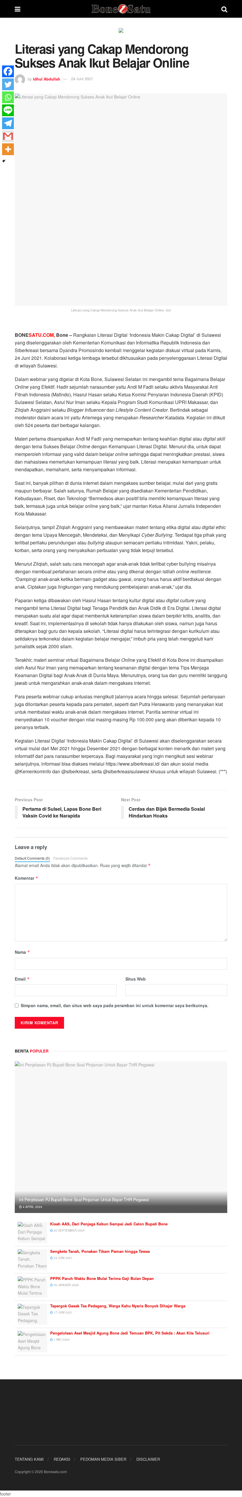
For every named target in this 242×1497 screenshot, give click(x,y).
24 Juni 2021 (82, 78)
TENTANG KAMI (29, 1459)
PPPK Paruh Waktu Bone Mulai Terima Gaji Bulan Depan (102, 1278)
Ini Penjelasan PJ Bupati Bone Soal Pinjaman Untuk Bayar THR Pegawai (83, 1199)
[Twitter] (8, 84)
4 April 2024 (32, 1207)
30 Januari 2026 (66, 1285)
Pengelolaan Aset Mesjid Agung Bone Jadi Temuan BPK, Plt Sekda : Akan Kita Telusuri (130, 1333)
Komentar (26, 878)
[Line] (8, 110)
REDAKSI (62, 1459)
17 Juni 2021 (63, 1312)
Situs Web (135, 979)
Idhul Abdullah (46, 78)
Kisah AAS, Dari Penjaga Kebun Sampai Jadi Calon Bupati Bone (109, 1224)
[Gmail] (8, 136)
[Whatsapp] (8, 97)
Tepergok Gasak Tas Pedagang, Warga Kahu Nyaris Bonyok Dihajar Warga (117, 1306)
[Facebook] (8, 71)
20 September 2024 (69, 1230)
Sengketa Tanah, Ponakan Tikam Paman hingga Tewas (100, 1251)
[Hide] (3, 161)
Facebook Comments (70, 858)
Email (22, 979)
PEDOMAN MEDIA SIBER (103, 1459)
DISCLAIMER (148, 1459)
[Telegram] (8, 123)
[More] (8, 149)
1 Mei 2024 (61, 1339)
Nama (22, 952)
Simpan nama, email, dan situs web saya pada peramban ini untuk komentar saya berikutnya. (114, 1005)
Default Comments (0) (32, 858)
